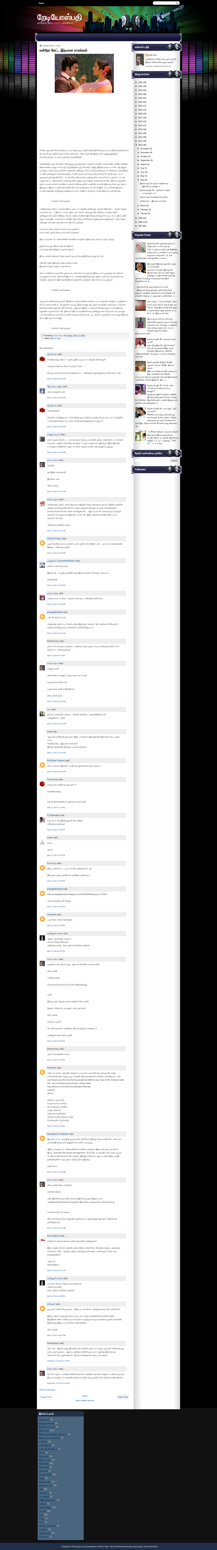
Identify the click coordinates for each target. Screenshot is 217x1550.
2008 (140, 222)
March (143, 205)
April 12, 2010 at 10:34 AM (56, 701)
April (142, 180)
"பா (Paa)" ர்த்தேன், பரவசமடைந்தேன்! (162, 432)
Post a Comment (47, 1390)
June (143, 172)
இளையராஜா (56, 338)
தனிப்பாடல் (43, 1471)
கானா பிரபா (58, 335)
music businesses (150, 1547)
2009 (140, 218)
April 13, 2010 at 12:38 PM (56, 1172)
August (144, 164)
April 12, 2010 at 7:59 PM (56, 1060)
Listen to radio (103, 1547)
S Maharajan (53, 815)
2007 (140, 226)
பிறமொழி (42, 1504)
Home (41, 3)
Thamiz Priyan (54, 538)
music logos (138, 1547)
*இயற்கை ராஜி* (54, 386)
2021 (140, 102)
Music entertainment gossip (121, 1547)
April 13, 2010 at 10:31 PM (56, 1228)
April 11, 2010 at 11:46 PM (56, 585)
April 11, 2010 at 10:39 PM (56, 379)
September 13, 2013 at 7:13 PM (58, 1361)
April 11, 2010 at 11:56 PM (56, 604)
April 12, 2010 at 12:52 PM (56, 753)
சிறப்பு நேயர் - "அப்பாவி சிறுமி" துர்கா (162, 301)
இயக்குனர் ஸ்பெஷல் (47, 1427)
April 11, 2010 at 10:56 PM (56, 427)
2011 (140, 141)
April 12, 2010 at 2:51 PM (56, 855)
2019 (140, 110)
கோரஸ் (42, 1452)
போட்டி (41, 1522)
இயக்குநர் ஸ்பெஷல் (46, 1423)
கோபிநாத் (51, 863)
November (145, 152)
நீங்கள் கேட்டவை (46, 1485)
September (145, 160)
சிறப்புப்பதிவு (44, 1463)
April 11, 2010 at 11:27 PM (56, 531)
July (142, 168)
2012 (140, 137)
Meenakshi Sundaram (57, 1134)
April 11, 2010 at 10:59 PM (56, 452)
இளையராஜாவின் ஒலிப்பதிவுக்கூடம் (53, 1434)
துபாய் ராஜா (52, 593)
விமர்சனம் (43, 1529)
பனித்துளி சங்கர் (54, 933)
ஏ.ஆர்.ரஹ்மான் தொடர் (48, 1449)
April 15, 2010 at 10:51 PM (56, 1335)
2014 (140, 129)
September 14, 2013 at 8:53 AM (58, 1383)
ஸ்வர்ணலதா (44, 1537)
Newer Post (46, 1397)
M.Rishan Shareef (56, 760)
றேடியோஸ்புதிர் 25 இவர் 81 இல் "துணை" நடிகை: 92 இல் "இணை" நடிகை (161, 365)
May (142, 176)
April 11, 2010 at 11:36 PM (56, 553)
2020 (140, 106)
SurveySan (52, 779)
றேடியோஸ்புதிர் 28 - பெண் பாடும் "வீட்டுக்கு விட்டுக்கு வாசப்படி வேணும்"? (160, 388)
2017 (140, 118)
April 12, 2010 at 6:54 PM (56, 1041)
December (145, 149)
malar (50, 837)
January (144, 213)
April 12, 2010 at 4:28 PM (56, 925)
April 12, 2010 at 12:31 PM (56, 724)
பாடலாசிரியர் (44, 1496)
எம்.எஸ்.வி (43, 1442)
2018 (140, 114)
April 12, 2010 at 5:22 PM (56, 951)
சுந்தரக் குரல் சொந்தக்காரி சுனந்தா (154, 197)
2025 (140, 86)
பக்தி (41, 1489)
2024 (140, 90)
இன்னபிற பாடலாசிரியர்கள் (49, 1438)
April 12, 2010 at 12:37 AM (56, 633)
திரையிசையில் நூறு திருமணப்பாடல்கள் (152, 287)
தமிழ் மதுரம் (52, 499)
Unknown (51, 914)
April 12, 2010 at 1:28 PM (56, 830)
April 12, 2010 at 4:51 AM (56, 655)
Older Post (123, 1397)
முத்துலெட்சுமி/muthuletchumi (61, 560)
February (144, 209)
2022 (140, 98)
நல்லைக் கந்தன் (45, 1474)
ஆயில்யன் (52, 354)
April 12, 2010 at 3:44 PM (56, 881)
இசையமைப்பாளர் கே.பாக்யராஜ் (159, 319)
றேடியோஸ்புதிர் (45, 1533)
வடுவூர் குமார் (53, 434)
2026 (140, 82)
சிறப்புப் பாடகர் (45, 1460)
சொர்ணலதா (44, 1467)
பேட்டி (41, 1515)
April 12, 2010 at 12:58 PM (56, 771)
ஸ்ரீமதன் (51, 1304)
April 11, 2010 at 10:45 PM (56, 397)
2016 (140, 121)
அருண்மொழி (44, 1420)
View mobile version (84, 1400)
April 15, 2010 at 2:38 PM (56, 1296)
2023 (140, 94)
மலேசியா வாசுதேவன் (47, 1526)
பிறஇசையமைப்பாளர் (47, 1500)
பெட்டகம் (42, 1511)
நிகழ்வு (42, 1478)
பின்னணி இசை (45, 1507)
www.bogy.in (53, 1235)
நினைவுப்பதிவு (44, 1482)
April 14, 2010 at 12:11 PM (56, 1270)
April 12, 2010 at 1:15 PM (56, 807)
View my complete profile (158, 66)
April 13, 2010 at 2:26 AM (56, 1126)
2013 (140, 133)
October (144, 156)
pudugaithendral (54, 612)
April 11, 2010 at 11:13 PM (56, 491)
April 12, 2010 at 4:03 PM (56, 906)
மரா (49, 709)
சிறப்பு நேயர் (44, 1456)
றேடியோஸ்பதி (59, 17)
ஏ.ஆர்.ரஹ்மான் (45, 1445)
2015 (140, 125)
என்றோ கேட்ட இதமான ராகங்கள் (153, 201)
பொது (41, 1518)
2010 (140, 145)
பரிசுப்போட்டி (44, 1493)
